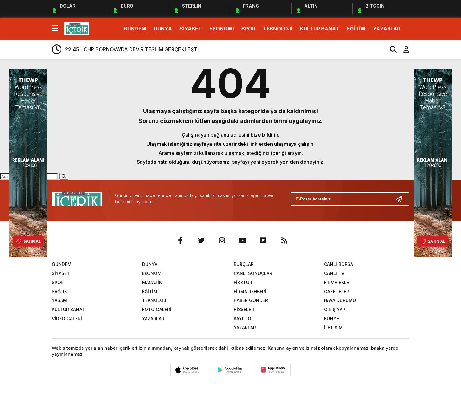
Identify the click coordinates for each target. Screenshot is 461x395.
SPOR (248, 28)
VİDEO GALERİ (67, 318)
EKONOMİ (221, 28)
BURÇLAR (244, 264)
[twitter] (201, 240)
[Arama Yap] (390, 49)
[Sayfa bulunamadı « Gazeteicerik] (76, 28)
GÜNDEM (135, 28)
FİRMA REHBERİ (250, 291)
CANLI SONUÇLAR (253, 273)
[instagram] (221, 240)
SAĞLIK (59, 291)
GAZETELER (336, 291)
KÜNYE (331, 318)
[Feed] (283, 240)
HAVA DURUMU (340, 300)
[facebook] (180, 240)
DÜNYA (163, 28)
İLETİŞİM (333, 327)
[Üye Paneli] (403, 49)
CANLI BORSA (338, 264)
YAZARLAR (386, 28)
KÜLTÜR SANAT (319, 28)
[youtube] (242, 240)
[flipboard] (263, 240)
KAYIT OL (244, 318)
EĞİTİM (356, 28)
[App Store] (187, 370)
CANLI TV (334, 273)
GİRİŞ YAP (334, 309)
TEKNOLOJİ (278, 28)
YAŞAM (59, 300)
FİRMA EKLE (336, 282)
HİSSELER (244, 309)
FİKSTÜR (243, 282)
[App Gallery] (273, 370)
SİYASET (190, 28)
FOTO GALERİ (156, 309)
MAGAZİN (152, 282)
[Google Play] (230, 370)
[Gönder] (401, 199)
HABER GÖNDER (251, 300)
